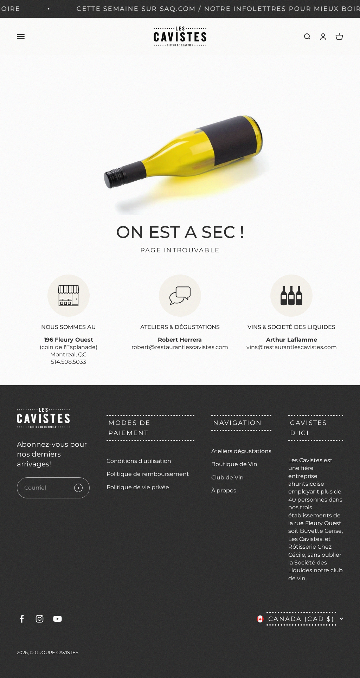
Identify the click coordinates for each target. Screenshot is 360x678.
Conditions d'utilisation (139, 461)
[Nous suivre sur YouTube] (57, 619)
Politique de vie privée (138, 487)
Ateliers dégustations (241, 451)
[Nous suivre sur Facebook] (21, 619)
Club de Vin (227, 477)
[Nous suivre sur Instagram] (39, 619)
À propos (223, 490)
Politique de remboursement (148, 474)
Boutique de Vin (234, 464)
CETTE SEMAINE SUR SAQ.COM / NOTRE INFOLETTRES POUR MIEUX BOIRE (206, 8)
